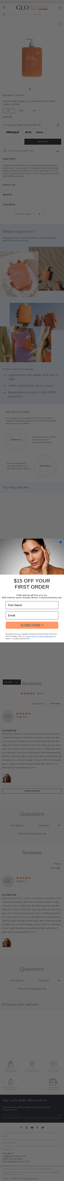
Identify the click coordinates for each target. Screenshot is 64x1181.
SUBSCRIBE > (32, 625)
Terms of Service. (46, 636)
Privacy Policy (31, 636)
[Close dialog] (60, 542)
